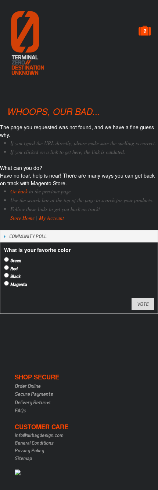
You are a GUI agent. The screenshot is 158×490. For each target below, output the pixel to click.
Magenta (18, 284)
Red (13, 268)
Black (15, 276)
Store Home (22, 217)
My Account (51, 217)
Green (15, 260)
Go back (19, 191)
